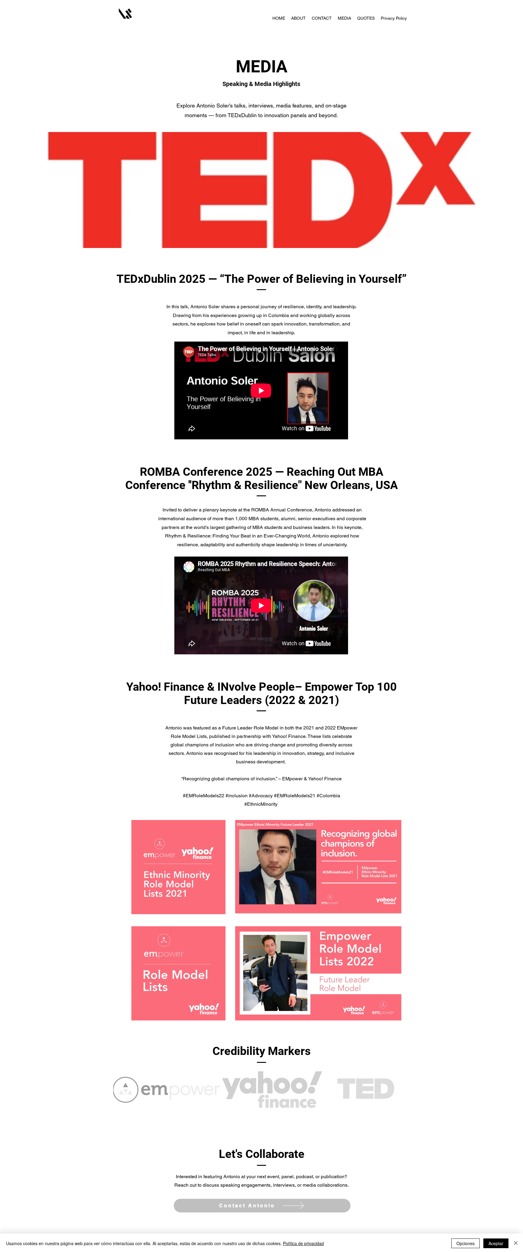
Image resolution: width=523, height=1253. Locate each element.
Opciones (465, 1243)
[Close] (515, 1243)
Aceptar (495, 1243)
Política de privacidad (303, 1243)
